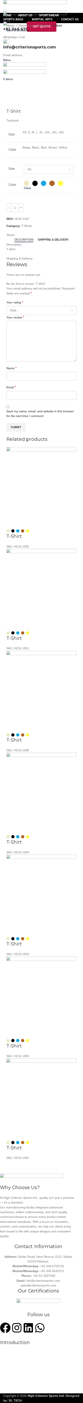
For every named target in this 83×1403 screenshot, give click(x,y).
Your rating (14, 302)
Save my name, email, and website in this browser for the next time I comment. (40, 414)
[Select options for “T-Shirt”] (11, 523)
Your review (15, 317)
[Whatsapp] (39, 1327)
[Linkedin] (28, 1327)
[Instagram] (16, 1327)
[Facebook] (5, 1327)
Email (11, 387)
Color (12, 185)
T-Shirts (43, 25)
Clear (27, 188)
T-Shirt (14, 536)
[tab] (23, 240)
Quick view (23, 523)
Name (11, 368)
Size (12, 169)
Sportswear (27, 25)
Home (10, 25)
